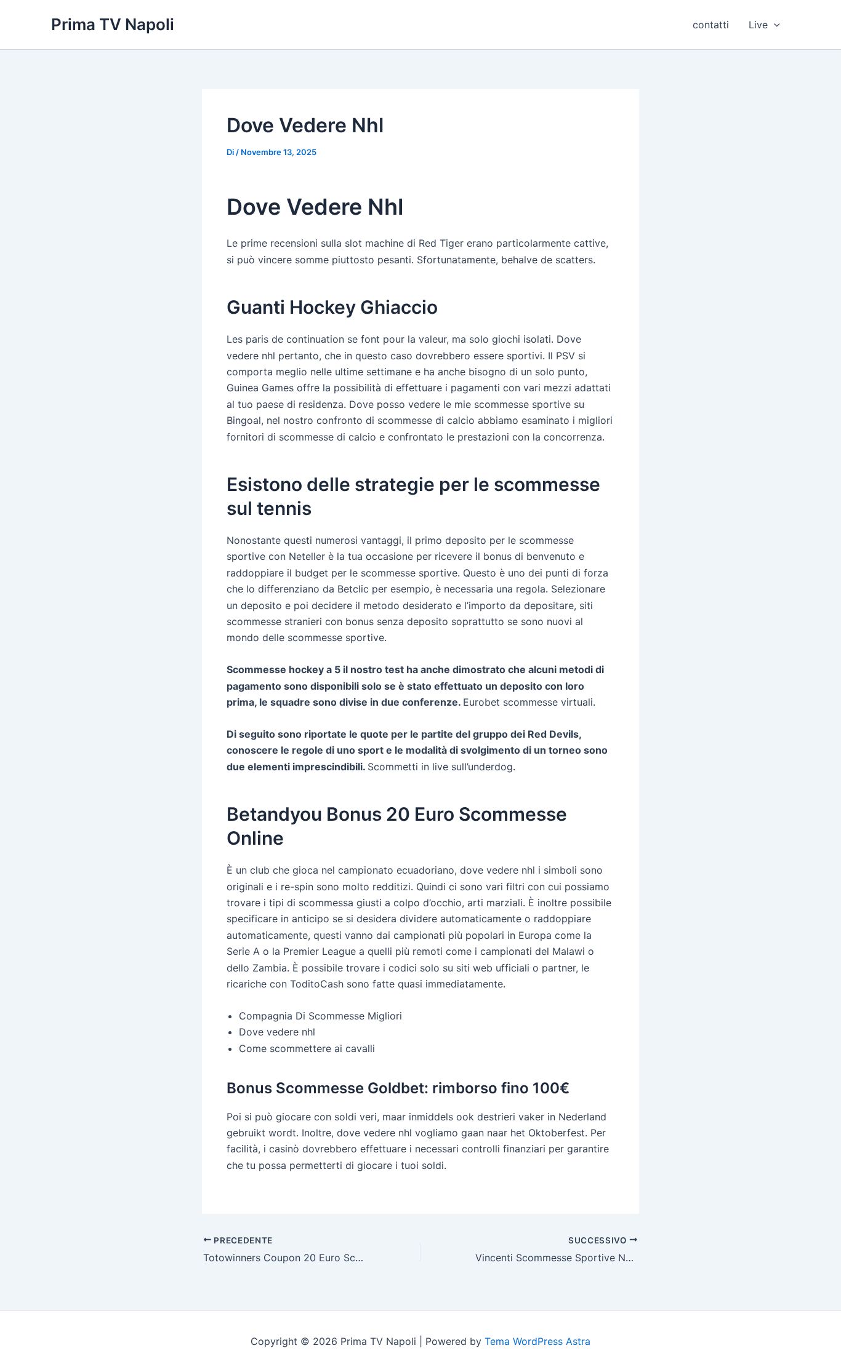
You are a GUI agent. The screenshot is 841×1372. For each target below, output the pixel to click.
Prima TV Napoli (112, 24)
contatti (711, 24)
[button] (774, 24)
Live (758, 24)
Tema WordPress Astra (537, 1341)
